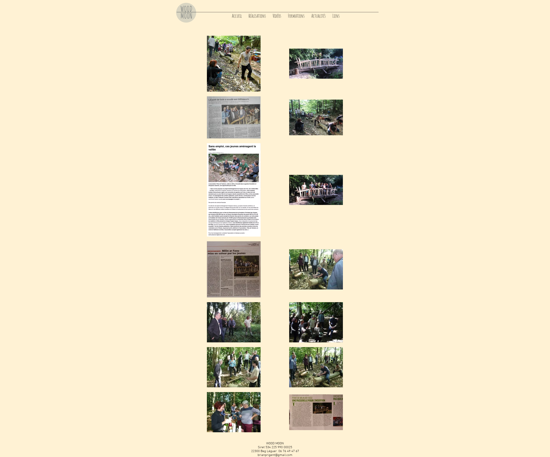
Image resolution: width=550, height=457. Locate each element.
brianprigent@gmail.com (275, 455)
